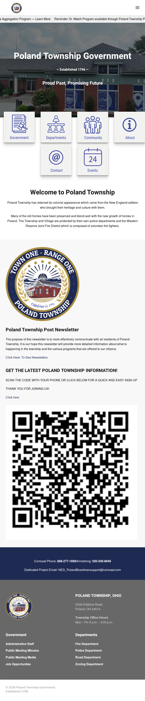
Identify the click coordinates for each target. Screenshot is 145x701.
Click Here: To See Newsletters (27, 357)
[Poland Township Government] (19, 126)
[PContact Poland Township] (56, 159)
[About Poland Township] (129, 126)
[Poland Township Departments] (56, 126)
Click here (12, 397)
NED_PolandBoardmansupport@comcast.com (89, 570)
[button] (137, 7)
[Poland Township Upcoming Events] (92, 159)
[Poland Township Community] (92, 126)
